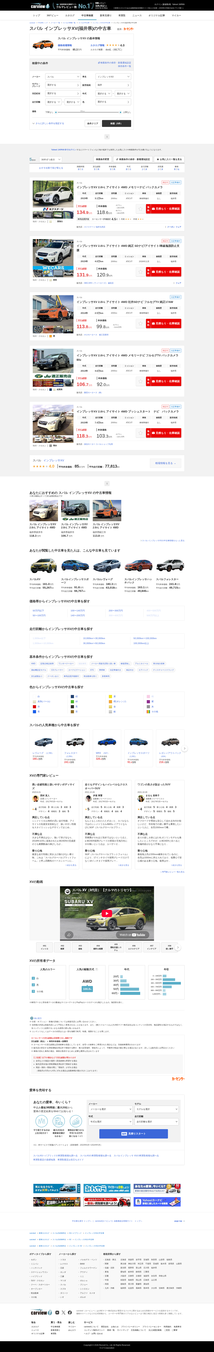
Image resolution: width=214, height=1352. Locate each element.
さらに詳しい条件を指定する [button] (50, 123)
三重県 (146, 1272)
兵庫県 (131, 1276)
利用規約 (167, 1327)
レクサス (64, 1264)
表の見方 (38, 1018)
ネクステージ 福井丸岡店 (94, 227)
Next (184, 748)
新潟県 (123, 1268)
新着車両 (106, 676)
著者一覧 (111, 1330)
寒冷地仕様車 (158, 663)
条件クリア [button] (92, 123)
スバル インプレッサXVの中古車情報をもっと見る (163, 540)
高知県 (146, 1284)
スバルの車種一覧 (69, 23)
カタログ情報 (97, 45)
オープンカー (36, 1289)
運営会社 (105, 1327)
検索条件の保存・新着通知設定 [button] (134, 159)
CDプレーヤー (57, 670)
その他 (154, 711)
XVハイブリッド (75, 1233)
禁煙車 (102, 670)
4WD (33, 663)
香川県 (131, 1284)
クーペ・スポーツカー (40, 1285)
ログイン (158, 4)
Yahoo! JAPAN (178, 4)
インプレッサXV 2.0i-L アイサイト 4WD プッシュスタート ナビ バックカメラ (128, 411)
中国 (107, 1280)
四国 (107, 1284)
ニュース (137, 15)
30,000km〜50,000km (94, 643)
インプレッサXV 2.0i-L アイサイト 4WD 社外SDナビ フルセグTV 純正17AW (125, 302)
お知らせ (115, 1327)
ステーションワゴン (39, 1272)
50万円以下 (38, 610)
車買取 (121, 15)
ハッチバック (36, 1268)
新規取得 (166, 4)
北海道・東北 (110, 1260)
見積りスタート (137, 1133)
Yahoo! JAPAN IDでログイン (63, 150)
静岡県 (138, 1272)
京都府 (138, 1276)
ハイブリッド (36, 1276)
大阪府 (123, 1276)
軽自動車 (35, 1293)
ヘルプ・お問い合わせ (93, 1333)
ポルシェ (84, 1280)
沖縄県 (179, 1288)
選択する (102, 101)
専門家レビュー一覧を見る (173, 872)
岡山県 (138, 1280)
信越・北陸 (109, 1268)
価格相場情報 (65, 45)
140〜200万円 (78, 615)
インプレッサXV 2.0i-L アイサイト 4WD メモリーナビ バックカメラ (120, 187)
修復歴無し (125, 663)
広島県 (146, 1280)
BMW (82, 1264)
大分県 (154, 1288)
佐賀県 (131, 1288)
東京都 (123, 1264)
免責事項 (177, 1327)
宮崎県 (161, 1288)
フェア (178, 227)
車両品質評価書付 (71, 676)
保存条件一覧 (124, 66)
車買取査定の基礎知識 (44, 1159)
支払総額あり (36, 676)
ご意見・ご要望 (170, 1330)
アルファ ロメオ (87, 1293)
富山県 (138, 1268)
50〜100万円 (39, 615)
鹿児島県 (170, 1288)
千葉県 (148, 1264)
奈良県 (154, 1276)
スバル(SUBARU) (59, 1233)
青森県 (131, 1260)
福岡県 (123, 1288)
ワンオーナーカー (66, 663)
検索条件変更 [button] (102, 159)
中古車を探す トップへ (81, 1221)
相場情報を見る (164, 463)
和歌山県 (162, 1276)
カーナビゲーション (76, 670)
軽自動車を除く (90, 676)
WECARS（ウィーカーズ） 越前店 (99, 283)
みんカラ (72, 1330)
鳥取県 (123, 1280)
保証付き (130, 670)
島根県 (131, 1280)
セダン (34, 1260)
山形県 (161, 1260)
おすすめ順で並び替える (51, 168)
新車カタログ (44, 1233)
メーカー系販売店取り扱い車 (103, 663)
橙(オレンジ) (119, 701)
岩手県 (138, 1260)
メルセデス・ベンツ (88, 1260)
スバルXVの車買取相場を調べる (95, 1155)
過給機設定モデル (38, 670)
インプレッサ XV (75, 1246)
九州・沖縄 (109, 1288)
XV (70, 1239)
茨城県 (156, 1264)
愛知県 (123, 1272)
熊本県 (146, 1288)
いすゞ (63, 1297)
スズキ (63, 1289)
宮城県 (146, 1260)
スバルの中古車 (83, 23)
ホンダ (63, 1272)
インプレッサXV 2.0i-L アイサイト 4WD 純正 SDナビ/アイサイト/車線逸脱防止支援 (128, 248)
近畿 (107, 1276)
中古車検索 (87, 15)
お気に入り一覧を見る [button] (171, 159)
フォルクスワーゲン (88, 1268)
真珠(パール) (43, 701)
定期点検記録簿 (47, 663)
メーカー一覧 (55, 23)
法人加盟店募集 (155, 1330)
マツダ (63, 1280)
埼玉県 (140, 1264)
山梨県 (179, 1264)
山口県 (154, 1280)
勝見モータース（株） (93, 392)
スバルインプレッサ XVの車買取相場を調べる (136, 1155)
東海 (107, 1272)
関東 (107, 1264)
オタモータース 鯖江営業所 (96, 335)
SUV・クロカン (37, 1280)
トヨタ (63, 1260)
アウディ (84, 1272)
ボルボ (83, 1297)
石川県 (146, 1268)
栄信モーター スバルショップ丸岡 (98, 444)
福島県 (169, 1260)
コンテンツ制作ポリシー (94, 1330)
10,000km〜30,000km (94, 638)
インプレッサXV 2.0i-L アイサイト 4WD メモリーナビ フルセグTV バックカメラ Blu (127, 357)
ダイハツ (64, 1293)
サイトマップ (122, 1330)
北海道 (123, 1260)
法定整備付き (115, 670)
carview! (32, 23)
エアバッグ (143, 670)
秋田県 (154, 1260)
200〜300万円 (116, 610)
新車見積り (106, 15)
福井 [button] (100, 85)
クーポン (171, 227)
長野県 (131, 1268)
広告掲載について (138, 1330)
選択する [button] (51, 85)
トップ (36, 15)
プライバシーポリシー (130, 1327)
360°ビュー (52, 15)
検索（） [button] (116, 123)
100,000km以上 (141, 643)
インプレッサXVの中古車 (101, 23)
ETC (92, 670)
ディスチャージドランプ (163, 670)
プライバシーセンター (151, 1327)
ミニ (82, 1276)
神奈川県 (132, 1264)
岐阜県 (131, 1272)
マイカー (176, 15)
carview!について (91, 1327)
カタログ (70, 15)
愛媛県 (138, 1284)
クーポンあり (53, 676)
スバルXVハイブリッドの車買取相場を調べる (55, 1155)
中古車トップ (43, 23)
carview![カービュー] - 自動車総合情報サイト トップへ (118, 1221)
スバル (37, 460)
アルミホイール (141, 663)
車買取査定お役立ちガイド (70, 1159)
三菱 (62, 1276)
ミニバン (35, 1264)
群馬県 (171, 1264)
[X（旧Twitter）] (63, 1312)
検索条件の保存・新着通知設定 (115, 62)
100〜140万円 (78, 610)
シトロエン (84, 1289)
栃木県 (163, 1264)
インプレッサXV (53, 460)
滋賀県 (146, 1276)
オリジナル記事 (157, 15)
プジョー (84, 1285)
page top (178, 1221)
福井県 (154, 1268)
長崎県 (138, 1288)
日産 (62, 1268)
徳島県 (123, 1284)
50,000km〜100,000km (145, 638)
